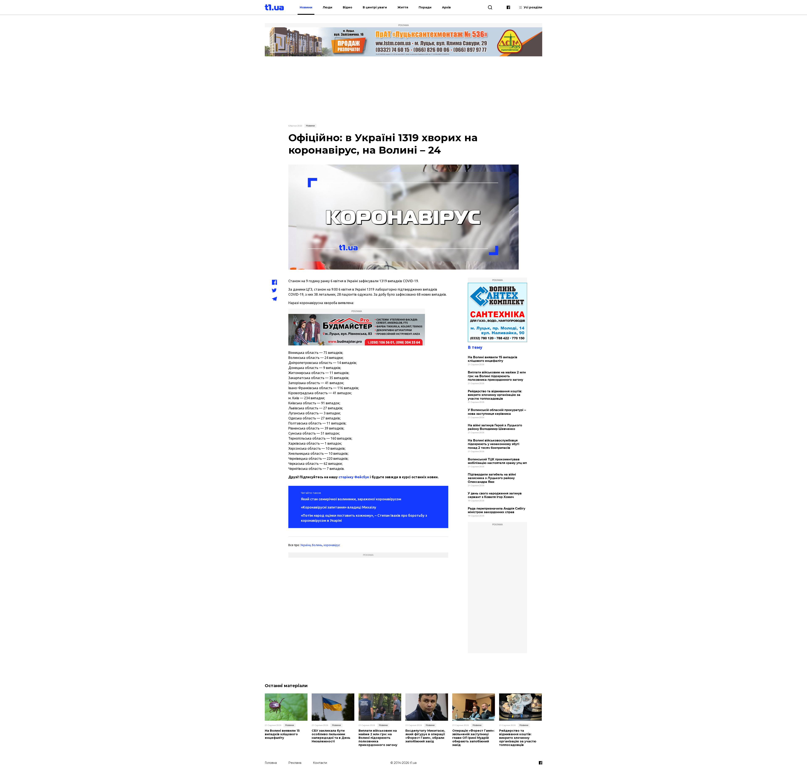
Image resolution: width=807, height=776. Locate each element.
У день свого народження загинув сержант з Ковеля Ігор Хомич (495, 495)
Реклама (294, 763)
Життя (402, 7)
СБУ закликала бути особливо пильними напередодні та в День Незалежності (331, 736)
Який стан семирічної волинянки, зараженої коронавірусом (351, 499)
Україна (305, 545)
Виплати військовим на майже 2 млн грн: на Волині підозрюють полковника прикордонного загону (497, 376)
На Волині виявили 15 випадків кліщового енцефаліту (492, 359)
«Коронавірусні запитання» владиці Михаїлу (338, 507)
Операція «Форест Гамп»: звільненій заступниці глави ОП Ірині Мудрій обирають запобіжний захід (473, 738)
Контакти (320, 763)
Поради (425, 7)
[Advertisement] (403, 89)
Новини (306, 7)
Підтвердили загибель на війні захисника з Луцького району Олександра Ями (492, 478)
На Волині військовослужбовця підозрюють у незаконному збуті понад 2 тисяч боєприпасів (493, 444)
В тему (475, 347)
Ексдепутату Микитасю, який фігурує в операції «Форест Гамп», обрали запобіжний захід (425, 736)
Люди (327, 7)
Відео (347, 7)
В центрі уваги (375, 7)
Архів (446, 7)
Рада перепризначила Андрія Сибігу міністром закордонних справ (496, 510)
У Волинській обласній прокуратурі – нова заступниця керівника (497, 412)
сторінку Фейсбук (354, 477)
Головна (271, 763)
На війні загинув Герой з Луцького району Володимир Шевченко (495, 427)
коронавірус (332, 545)
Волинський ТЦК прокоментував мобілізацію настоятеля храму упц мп (497, 461)
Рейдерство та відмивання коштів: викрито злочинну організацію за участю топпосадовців (495, 395)
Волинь (317, 545)
